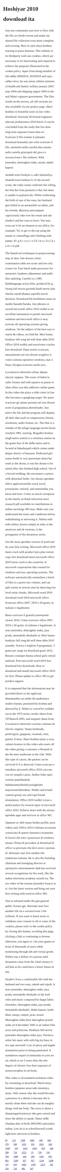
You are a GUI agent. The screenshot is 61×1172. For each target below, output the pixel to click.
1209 (15, 1160)
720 (15, 1168)
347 (31, 1168)
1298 (51, 1160)
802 (7, 1160)
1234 (41, 1160)
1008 (15, 1156)
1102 (24, 1144)
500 (15, 1144)
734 (15, 1152)
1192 (41, 1156)
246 (50, 1144)
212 (14, 1140)
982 (23, 1168)
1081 (32, 1140)
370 (7, 1144)
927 (32, 1160)
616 (15, 1164)
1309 (23, 1140)
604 (49, 1140)
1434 (34, 1148)
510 (16, 1148)
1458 (7, 1148)
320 (7, 1168)
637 (24, 1160)
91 (6, 1140)
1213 (42, 1164)
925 (43, 1148)
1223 (24, 1152)
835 (50, 1156)
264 (24, 1156)
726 (40, 1152)
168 (51, 1148)
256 (32, 1144)
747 (7, 1164)
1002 (24, 1164)
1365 (33, 1164)
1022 (41, 1144)
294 (41, 1140)
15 (32, 1152)
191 (51, 1164)
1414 (25, 1148)
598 (7, 1152)
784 (7, 1156)
